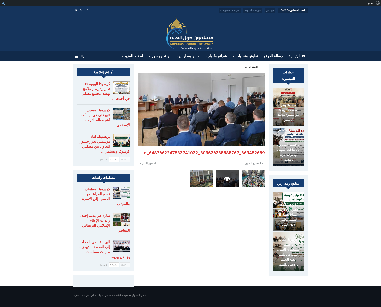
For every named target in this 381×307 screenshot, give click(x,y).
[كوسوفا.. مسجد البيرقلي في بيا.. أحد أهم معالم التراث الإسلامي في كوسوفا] (121, 114)
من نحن (270, 10)
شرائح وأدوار (217, 56)
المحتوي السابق (253, 163)
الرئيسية (295, 56)
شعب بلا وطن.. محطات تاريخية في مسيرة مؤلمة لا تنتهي (288, 112)
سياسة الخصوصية (229, 10)
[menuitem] (377, 3)
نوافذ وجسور (161, 56)
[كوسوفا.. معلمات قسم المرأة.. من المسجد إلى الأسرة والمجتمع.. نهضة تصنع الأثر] (121, 193)
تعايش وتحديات (247, 56)
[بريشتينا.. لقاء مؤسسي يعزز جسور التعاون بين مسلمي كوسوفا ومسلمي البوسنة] (121, 140)
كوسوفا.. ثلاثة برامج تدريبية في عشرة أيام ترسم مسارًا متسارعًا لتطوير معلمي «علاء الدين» (288, 212)
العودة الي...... (250, 66)
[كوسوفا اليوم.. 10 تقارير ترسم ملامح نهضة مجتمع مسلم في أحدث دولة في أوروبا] (121, 87)
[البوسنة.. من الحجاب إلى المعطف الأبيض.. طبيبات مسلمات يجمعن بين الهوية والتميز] (121, 246)
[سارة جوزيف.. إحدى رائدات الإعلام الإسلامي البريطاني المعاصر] (121, 219)
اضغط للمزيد (133, 56)
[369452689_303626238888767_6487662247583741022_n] (253, 178)
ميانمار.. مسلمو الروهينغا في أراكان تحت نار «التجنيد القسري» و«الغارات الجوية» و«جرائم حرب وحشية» (288, 144)
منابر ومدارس (189, 56)
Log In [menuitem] (369, 3)
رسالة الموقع (273, 56)
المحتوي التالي (148, 163)
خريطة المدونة (253, 10)
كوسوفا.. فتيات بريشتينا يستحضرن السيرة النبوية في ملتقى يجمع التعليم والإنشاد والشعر (288, 252)
